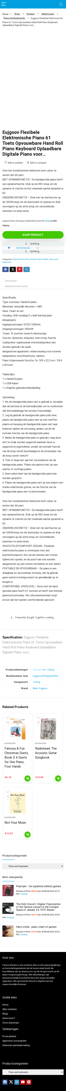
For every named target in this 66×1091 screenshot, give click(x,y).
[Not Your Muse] (17, 803)
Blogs (5, 1013)
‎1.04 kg (36, 682)
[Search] (61, 4)
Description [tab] (11, 281)
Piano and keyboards (14, 18)
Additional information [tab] (16, 286)
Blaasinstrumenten (21, 259)
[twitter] (10, 1082)
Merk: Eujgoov (40, 688)
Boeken (31, 14)
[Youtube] (22, 1082)
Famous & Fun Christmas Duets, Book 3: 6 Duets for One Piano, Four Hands (16, 757)
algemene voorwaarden (14, 1041)
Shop (17, 14)
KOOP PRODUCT (33, 234)
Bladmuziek (48, 14)
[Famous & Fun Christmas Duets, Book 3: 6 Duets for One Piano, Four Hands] (17, 729)
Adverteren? (8, 1018)
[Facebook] (5, 1082)
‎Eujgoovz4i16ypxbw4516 (45, 676)
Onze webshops (10, 1022)
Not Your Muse (15, 822)
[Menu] (4, 4)
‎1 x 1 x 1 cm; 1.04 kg (43, 669)
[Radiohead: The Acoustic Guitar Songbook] (48, 729)
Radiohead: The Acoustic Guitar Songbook (46, 753)
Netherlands (23, 247)
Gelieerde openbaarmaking (16, 1045)
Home (5, 14)
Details (47, 221)
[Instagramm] (16, 1082)
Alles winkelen (9, 1009)
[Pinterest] (28, 1082)
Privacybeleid (9, 1036)
